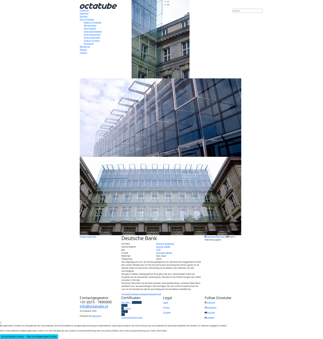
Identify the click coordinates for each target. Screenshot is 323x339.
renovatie (126, 294)
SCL (123, 314)
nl (168, 1)
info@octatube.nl (94, 306)
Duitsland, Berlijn (164, 252)
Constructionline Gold (131, 317)
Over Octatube (87, 19)
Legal (165, 302)
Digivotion (96, 316)
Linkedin (210, 317)
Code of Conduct (92, 40)
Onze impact (90, 28)
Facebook (210, 302)
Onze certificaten (92, 37)
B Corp (124, 311)
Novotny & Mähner (165, 243)
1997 (158, 249)
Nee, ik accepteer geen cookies (42, 336)
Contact (83, 52)
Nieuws (83, 49)
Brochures (89, 43)
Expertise (84, 13)
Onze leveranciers (92, 34)
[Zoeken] (234, 15)
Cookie (166, 312)
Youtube (211, 312)
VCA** (124, 305)
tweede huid (155, 294)
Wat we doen (90, 25)
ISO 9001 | (131, 302)
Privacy (166, 307)
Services (84, 16)
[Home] (98, 5)
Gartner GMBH (163, 246)
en (168, 4)
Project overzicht (88, 236)
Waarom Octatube (92, 22)
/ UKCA (126, 308)
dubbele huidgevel (140, 294)
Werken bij (85, 46)
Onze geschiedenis (93, 31)
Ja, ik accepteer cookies (13, 336)
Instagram (211, 307)
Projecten (84, 10)
